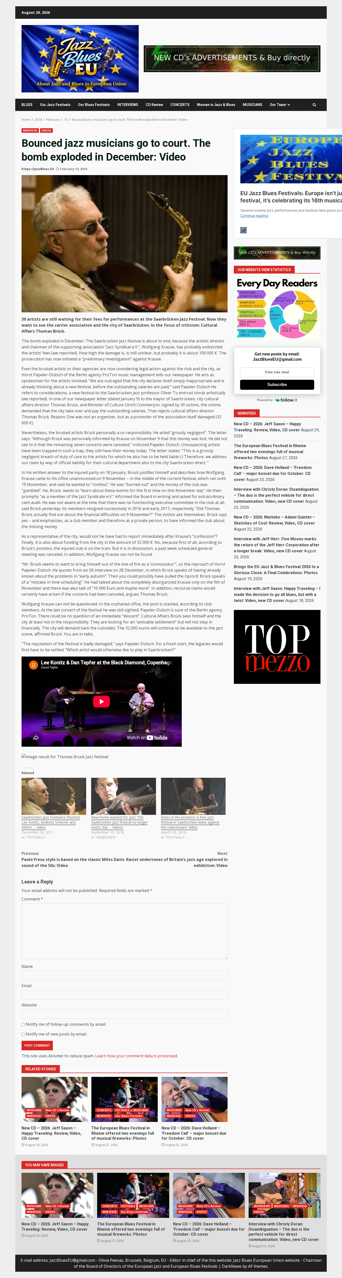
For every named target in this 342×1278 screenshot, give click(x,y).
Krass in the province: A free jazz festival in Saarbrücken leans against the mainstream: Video (190, 822)
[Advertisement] (232, 58)
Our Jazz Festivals (55, 105)
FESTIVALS (122, 1110)
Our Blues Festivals (94, 105)
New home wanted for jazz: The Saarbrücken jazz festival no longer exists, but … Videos (119, 822)
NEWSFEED (30, 130)
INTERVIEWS (127, 105)
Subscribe (277, 384)
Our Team (278, 105)
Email (27, 985)
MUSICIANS (252, 105)
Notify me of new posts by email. (56, 1034)
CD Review (154, 105)
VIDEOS (47, 130)
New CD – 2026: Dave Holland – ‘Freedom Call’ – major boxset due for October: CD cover (194, 1099)
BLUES (27, 105)
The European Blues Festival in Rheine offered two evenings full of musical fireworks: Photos (124, 1099)
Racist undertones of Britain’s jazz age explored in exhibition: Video (177, 859)
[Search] (314, 105)
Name (27, 966)
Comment (32, 899)
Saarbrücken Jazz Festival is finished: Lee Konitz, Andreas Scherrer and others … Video (51, 822)
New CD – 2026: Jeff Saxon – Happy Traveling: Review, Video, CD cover (55, 1099)
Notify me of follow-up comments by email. (66, 1024)
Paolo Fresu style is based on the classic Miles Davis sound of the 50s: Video (73, 859)
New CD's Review (57, 1110)
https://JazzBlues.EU (38, 169)
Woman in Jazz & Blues (216, 105)
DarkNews (232, 1266)
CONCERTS (180, 105)
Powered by (265, 400)
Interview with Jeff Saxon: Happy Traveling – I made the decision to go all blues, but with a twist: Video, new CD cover (277, 594)
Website (29, 1005)
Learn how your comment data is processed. (136, 1056)
